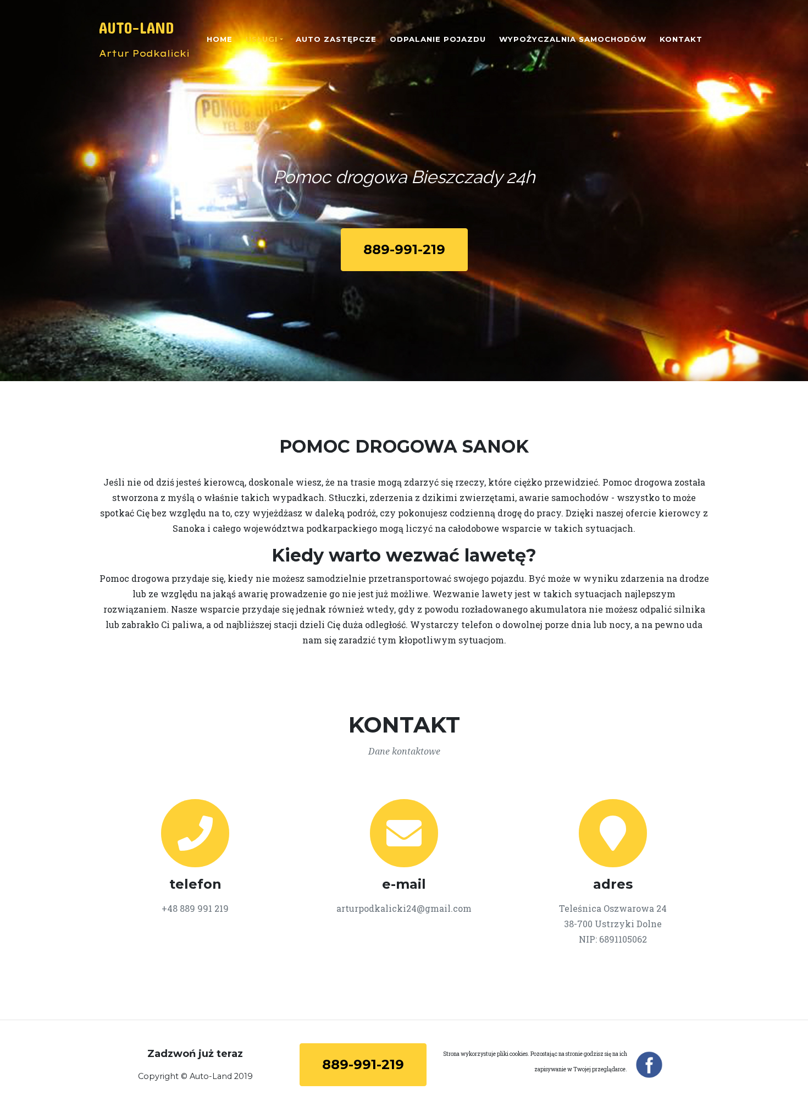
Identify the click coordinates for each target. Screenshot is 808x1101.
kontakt (681, 39)
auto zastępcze (336, 39)
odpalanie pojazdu (438, 39)
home (220, 39)
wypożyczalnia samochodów (572, 39)
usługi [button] (262, 39)
